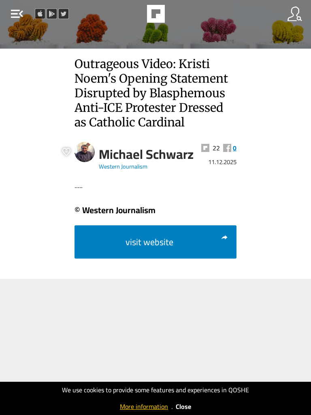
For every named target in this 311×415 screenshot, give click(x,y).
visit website (149, 241)
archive (176, 16)
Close (183, 406)
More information (144, 406)
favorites (133, 16)
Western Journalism (123, 166)
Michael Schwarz (146, 154)
